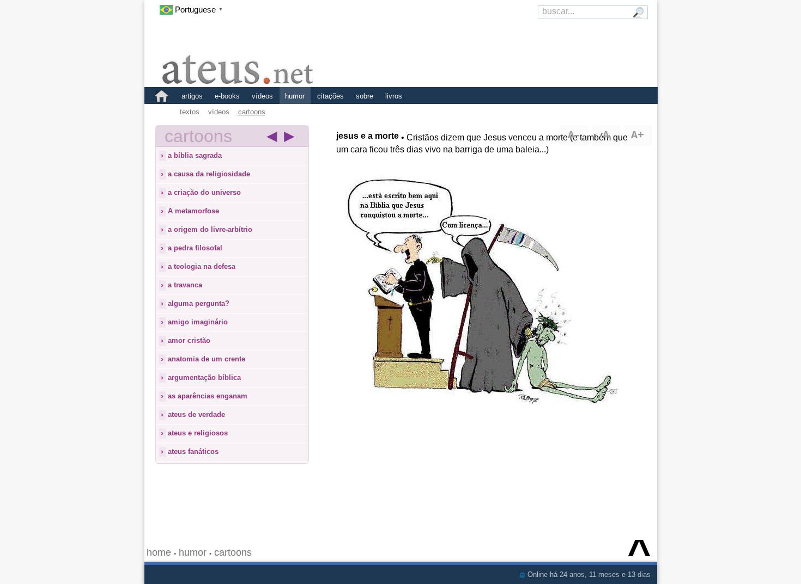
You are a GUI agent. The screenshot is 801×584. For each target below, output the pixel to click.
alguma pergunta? (198, 303)
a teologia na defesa (201, 266)
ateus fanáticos (193, 451)
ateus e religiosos (198, 433)
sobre (364, 96)
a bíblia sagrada (195, 155)
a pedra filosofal (195, 248)
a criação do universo (204, 192)
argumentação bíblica (204, 377)
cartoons (251, 112)
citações (330, 96)
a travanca (185, 285)
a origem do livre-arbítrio (210, 229)
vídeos (262, 96)
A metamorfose (193, 211)
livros (393, 96)
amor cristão (189, 340)
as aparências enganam (207, 396)
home (159, 552)
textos (189, 112)
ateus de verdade (196, 414)
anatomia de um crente (206, 359)
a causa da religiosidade (209, 174)
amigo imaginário (198, 322)
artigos (192, 96)
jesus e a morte (367, 135)
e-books (227, 96)
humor (295, 96)
